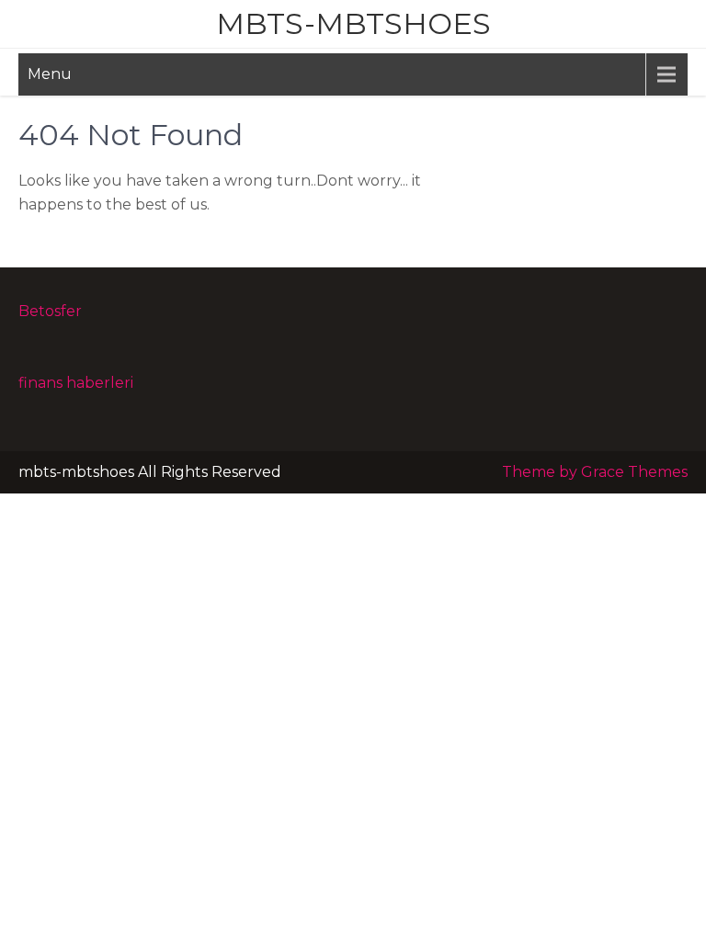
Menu (50, 74)
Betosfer (50, 311)
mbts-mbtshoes (353, 23)
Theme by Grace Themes (595, 472)
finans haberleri (75, 382)
